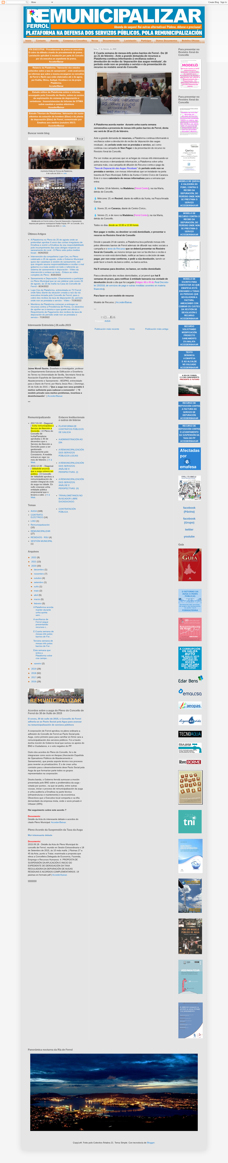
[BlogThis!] (105, 317)
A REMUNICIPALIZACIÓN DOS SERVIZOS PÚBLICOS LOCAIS (71, 452)
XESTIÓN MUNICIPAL (41, 541)
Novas (95, 40)
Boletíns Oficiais (190, 40)
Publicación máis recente (107, 329)
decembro (39, 569)
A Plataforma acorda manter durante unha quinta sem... (43, 611)
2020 (34, 566)
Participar (146, 40)
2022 (34, 557)
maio (36, 590)
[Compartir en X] (108, 317)
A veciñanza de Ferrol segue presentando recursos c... (40, 623)
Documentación (111, 40)
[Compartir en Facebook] (111, 317)
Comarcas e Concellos (75, 40)
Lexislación (130, 40)
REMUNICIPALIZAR (40, 531)
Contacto (41, 40)
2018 (34, 673)
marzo (37, 599)
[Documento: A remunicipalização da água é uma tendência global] (190, 993)
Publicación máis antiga (156, 329)
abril (36, 595)
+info (65, 173)
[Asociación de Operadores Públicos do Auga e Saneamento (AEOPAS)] (190, 708)
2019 (34, 669)
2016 (34, 681)
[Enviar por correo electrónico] (102, 317)
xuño (36, 586)
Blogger (150, 1142)
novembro (39, 573)
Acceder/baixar (59, 875)
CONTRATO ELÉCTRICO (37, 516)
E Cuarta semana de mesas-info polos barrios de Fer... (43, 634)
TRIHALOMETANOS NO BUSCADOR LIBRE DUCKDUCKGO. (71, 498)
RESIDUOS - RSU (39, 537)
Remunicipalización (40, 524)
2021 (34, 561)
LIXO (33, 521)
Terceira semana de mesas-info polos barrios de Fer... (43, 643)
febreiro (38, 603)
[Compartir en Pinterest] (114, 317)
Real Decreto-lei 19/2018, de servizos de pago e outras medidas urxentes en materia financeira (131, 285)
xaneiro (38, 663)
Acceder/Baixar (124, 302)
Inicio (28, 40)
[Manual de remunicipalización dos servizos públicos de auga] (189, 271)
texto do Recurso (116, 248)
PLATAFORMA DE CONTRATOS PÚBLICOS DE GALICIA (71, 429)
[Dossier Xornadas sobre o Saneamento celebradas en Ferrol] (189, 395)
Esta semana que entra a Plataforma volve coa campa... (42, 654)
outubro (38, 578)
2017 (34, 677)
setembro (39, 582)
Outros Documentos (166, 40)
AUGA (107, 321)
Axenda (54, 40)
